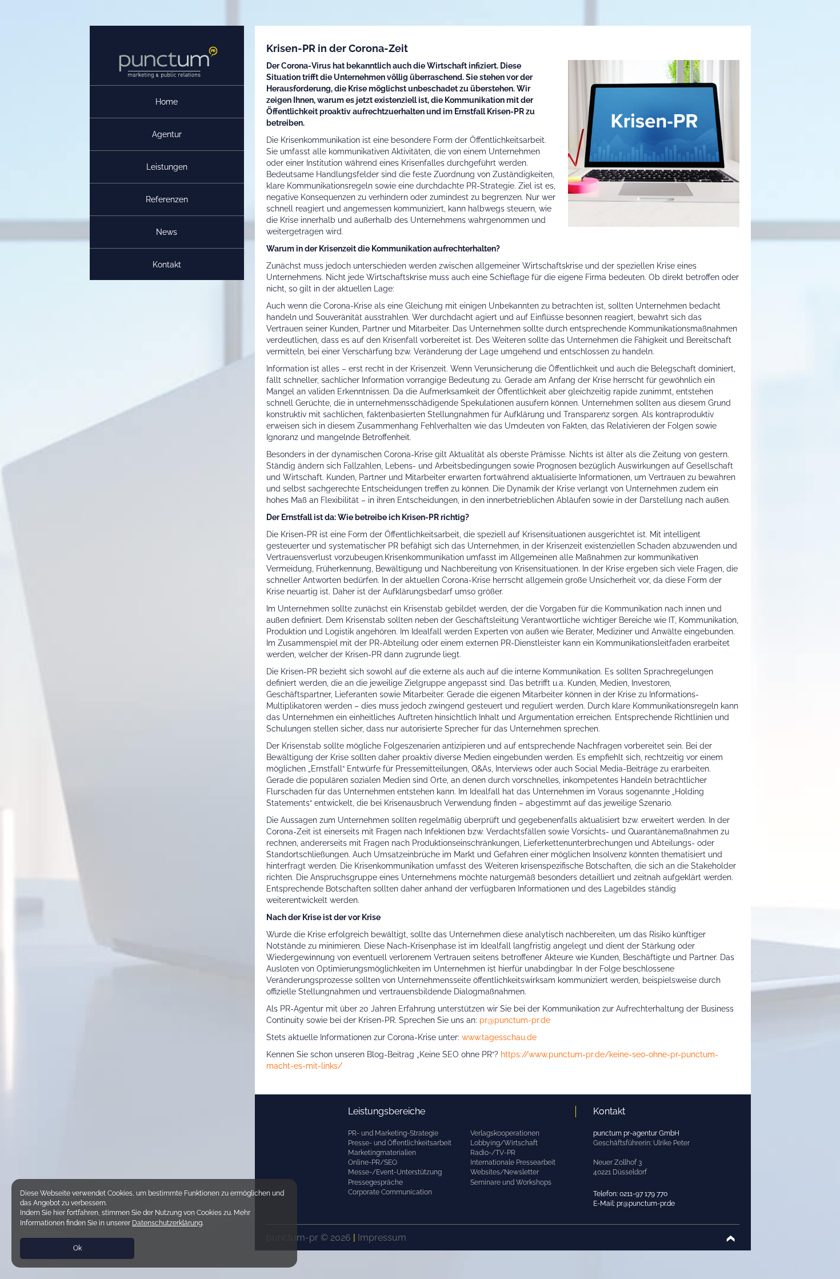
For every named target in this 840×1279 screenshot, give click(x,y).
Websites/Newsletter (504, 1172)
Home (166, 101)
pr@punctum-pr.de (514, 1020)
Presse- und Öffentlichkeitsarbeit (399, 1143)
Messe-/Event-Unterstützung (395, 1172)
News (166, 232)
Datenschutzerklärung (167, 1223)
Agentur (167, 134)
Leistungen (166, 166)
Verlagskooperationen (504, 1133)
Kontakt (167, 264)
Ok (77, 1248)
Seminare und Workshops (510, 1182)
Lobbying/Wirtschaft (504, 1143)
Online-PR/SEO (372, 1162)
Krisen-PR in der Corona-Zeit (337, 48)
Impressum (382, 1237)
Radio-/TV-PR (492, 1153)
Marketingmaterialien (382, 1153)
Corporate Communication (390, 1192)
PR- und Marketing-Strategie (393, 1133)
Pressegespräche (375, 1182)
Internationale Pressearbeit (512, 1162)
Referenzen (167, 199)
